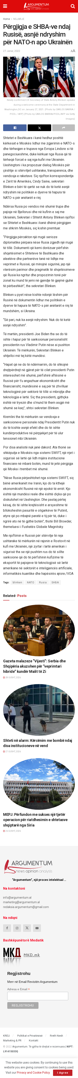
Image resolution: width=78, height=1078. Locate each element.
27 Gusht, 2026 (13, 751)
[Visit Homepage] (36, 6)
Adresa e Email (18, 989)
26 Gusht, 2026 (13, 831)
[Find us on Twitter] (27, 928)
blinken (17, 582)
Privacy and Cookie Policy (33, 1072)
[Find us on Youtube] (37, 928)
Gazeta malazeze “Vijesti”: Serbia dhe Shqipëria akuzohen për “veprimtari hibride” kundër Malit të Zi (34, 666)
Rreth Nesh (56, 1035)
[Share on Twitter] (39, 127)
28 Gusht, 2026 (13, 677)
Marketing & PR (12, 1040)
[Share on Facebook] (15, 127)
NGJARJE (18, 19)
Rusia (43, 582)
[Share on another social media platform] (63, 127)
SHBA (55, 582)
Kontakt (33, 1040)
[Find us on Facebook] (7, 928)
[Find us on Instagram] (17, 928)
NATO (30, 582)
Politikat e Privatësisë (29, 1035)
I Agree (62, 1072)
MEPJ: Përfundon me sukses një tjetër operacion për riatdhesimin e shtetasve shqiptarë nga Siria (35, 819)
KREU (6, 1035)
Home (6, 19)
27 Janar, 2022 (11, 50)
